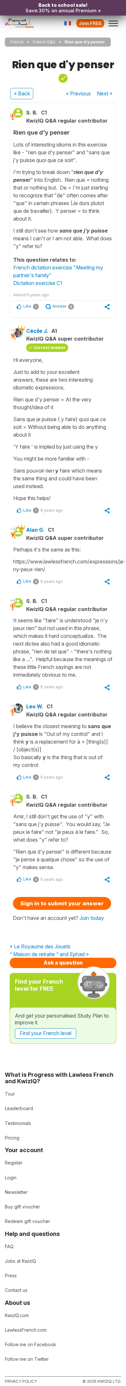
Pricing (12, 1137)
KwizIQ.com (17, 1315)
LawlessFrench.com (26, 1330)
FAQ (9, 1246)
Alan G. (35, 530)
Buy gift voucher (22, 1206)
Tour (10, 1094)
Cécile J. (37, 331)
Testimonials (18, 1123)
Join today (91, 918)
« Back (22, 93)
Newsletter (16, 1192)
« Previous (78, 93)
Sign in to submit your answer (62, 903)
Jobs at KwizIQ (20, 1261)
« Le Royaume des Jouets (40, 947)
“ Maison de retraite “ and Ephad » (49, 954)
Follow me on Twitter (27, 1359)
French (17, 41)
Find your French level (45, 1033)
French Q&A (44, 41)
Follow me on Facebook (30, 1344)
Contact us (16, 1290)
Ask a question (63, 962)
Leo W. (34, 706)
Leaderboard (19, 1108)
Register (14, 1162)
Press (11, 1275)
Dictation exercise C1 (37, 283)
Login (10, 1177)
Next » (104, 93)
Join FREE (90, 23)
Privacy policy (21, 1381)
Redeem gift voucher (27, 1221)
